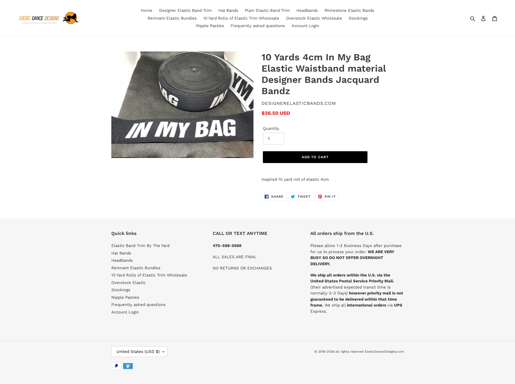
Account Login (125, 312)
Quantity (271, 128)
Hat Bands (121, 253)
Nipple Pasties (125, 297)
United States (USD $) (138, 351)
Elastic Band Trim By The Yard (140, 245)
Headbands (122, 260)
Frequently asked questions (138, 304)
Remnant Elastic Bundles (135, 267)
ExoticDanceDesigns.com (384, 351)
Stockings (120, 289)
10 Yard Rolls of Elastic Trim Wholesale (149, 275)
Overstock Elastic (128, 282)
